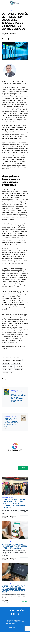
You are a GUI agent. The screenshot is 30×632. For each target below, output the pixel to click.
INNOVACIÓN (6, 363)
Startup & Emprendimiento (17, 391)
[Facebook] (12, 614)
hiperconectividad (17, 360)
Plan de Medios (17, 620)
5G (3, 354)
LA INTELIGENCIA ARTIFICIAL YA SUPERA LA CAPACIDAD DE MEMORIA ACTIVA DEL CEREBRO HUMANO (13, 589)
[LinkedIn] (16, 614)
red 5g (4, 369)
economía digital (6, 360)
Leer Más (24, 517)
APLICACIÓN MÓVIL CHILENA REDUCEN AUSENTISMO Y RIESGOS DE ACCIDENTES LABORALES (14, 546)
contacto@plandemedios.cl (12, 627)
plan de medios (20, 366)
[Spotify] (18, 614)
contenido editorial (7, 357)
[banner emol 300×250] (15, 448)
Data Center (17, 357)
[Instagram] (14, 614)
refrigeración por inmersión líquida (17, 334)
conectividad (16, 354)
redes (10, 369)
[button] (2, 2)
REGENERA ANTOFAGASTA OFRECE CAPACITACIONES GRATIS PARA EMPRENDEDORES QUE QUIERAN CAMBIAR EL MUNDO (18, 398)
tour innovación (18, 369)
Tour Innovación (14, 610)
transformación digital (7, 372)
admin (6, 600)
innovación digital (16, 363)
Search (23, 467)
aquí (7, 348)
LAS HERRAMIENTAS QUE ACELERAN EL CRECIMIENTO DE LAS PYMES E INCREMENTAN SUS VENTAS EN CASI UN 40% (11, 422)
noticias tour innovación (8, 366)
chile (8, 354)
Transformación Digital (7, 10)
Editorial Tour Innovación (10, 33)
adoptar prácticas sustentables (10, 195)
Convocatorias (14, 390)
